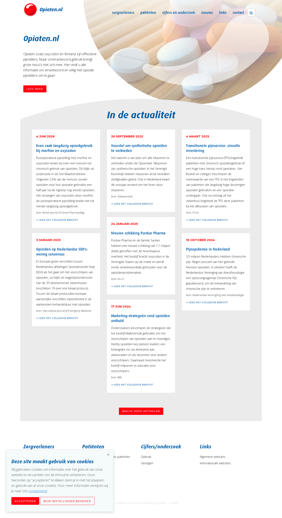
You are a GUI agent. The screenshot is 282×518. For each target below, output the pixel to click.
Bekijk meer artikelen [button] (141, 411)
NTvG (195, 212)
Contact (238, 13)
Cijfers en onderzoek (178, 13)
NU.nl (120, 279)
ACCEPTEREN (25, 501)
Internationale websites (215, 463)
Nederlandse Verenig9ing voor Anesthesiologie (218, 295)
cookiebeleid (38, 491)
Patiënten (148, 13)
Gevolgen (147, 463)
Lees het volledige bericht (58, 219)
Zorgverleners (123, 13)
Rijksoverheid (125, 196)
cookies (174, 503)
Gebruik (146, 457)
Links (222, 13)
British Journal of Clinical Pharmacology (64, 212)
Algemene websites (212, 457)
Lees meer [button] (35, 88)
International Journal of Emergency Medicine (67, 311)
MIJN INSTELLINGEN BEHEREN (67, 501)
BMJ (119, 377)
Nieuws (207, 13)
